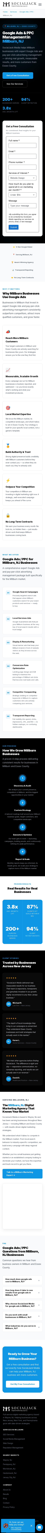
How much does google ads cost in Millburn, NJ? (22, 1280)
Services (13, 12)
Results (6, 1494)
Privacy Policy (9, 1507)
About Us (6, 1490)
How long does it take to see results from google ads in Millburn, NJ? (22, 1292)
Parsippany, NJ (9, 1464)
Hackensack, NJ (9, 1473)
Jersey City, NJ (9, 1477)
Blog (5, 1498)
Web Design (8, 1443)
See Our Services (15, 84)
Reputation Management (13, 1448)
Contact (6, 1503)
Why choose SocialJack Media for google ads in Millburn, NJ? (22, 1304)
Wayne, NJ (7, 1460)
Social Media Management (14, 1439)
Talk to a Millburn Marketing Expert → (19, 1173)
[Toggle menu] (40, 4)
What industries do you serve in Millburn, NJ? (22, 1327)
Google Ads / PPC (27, 12)
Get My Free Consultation (22, 1384)
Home (5, 12)
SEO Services (8, 1434)
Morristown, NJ (9, 1469)
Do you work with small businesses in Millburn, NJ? (22, 1316)
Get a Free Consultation (17, 75)
